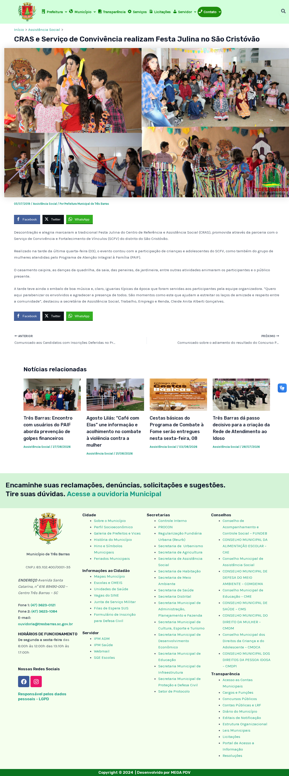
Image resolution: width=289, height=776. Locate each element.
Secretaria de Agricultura (180, 552)
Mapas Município (109, 576)
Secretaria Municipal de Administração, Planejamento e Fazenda (180, 609)
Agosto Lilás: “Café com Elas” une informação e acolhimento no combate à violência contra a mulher (113, 431)
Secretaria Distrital (174, 596)
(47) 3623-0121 (43, 605)
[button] (54, 12)
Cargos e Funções (238, 692)
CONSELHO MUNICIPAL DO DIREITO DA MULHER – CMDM (245, 621)
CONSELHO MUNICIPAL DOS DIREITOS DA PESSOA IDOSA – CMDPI (246, 659)
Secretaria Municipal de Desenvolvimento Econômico (179, 640)
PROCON (165, 527)
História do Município (113, 539)
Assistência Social (45, 203)
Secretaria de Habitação (179, 571)
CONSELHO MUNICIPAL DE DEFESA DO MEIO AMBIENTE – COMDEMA (245, 577)
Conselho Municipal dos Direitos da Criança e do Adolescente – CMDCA (244, 640)
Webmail (102, 651)
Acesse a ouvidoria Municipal (114, 494)
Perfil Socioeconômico (113, 527)
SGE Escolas (104, 657)
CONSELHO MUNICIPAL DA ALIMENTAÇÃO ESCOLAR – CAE (245, 545)
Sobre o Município (110, 520)
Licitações (231, 736)
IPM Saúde (103, 645)
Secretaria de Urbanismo (180, 546)
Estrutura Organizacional (245, 724)
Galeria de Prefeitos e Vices (117, 533)
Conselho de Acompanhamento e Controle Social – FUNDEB (245, 526)
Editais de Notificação (242, 717)
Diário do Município (240, 711)
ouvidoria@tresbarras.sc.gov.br (45, 624)
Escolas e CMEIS (108, 582)
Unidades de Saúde (111, 589)
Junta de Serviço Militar (115, 601)
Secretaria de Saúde (176, 590)
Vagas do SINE (106, 595)
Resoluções (232, 755)
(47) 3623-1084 (44, 611)
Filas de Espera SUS (111, 608)
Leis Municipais (236, 730)
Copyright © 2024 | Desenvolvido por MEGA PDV (144, 772)
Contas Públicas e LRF (242, 705)
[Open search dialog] (283, 11)
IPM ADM (102, 638)
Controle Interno (172, 520)
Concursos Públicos (240, 698)
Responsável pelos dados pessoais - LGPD (42, 696)
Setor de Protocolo (174, 691)
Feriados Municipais (112, 558)
